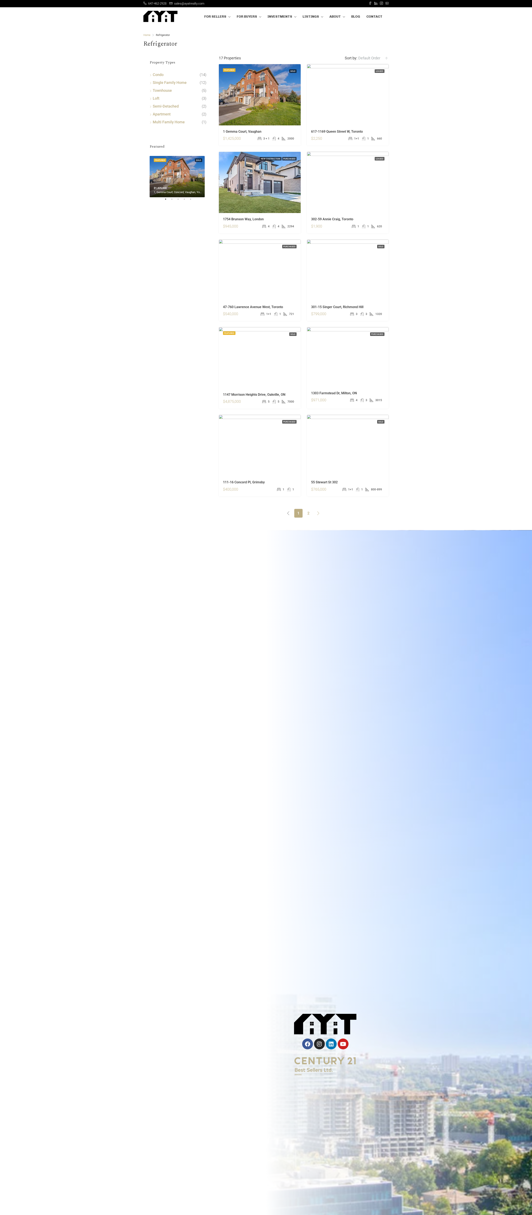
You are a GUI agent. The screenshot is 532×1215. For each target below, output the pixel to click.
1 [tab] (168, 201)
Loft (156, 98)
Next (200, 176)
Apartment (162, 114)
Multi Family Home (169, 122)
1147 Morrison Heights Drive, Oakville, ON (254, 395)
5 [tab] (193, 201)
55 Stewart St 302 (324, 482)
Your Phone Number (224, 1040)
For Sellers (215, 16)
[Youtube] (343, 1044)
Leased (379, 71)
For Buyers (247, 16)
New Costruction (271, 159)
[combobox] (373, 58)
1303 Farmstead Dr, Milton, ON (334, 393)
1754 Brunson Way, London (243, 219)
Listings (311, 16)
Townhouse (162, 90)
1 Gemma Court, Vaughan (242, 132)
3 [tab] (180, 201)
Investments (279, 16)
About (335, 16)
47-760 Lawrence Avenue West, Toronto (253, 307)
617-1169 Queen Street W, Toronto (337, 132)
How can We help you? (172, 1058)
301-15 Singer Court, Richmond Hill (337, 307)
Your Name (163, 1022)
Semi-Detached (166, 106)
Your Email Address (170, 1040)
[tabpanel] (178, 175)
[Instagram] (319, 1044)
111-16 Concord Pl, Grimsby (244, 482)
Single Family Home (170, 82)
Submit (207, 1089)
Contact (374, 16)
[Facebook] (307, 1044)
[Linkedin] (331, 1044)
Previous (156, 176)
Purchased (289, 159)
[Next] (318, 513)
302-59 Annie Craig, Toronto (332, 219)
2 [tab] (174, 201)
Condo (158, 74)
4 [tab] (186, 201)
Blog (355, 16)
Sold (293, 71)
